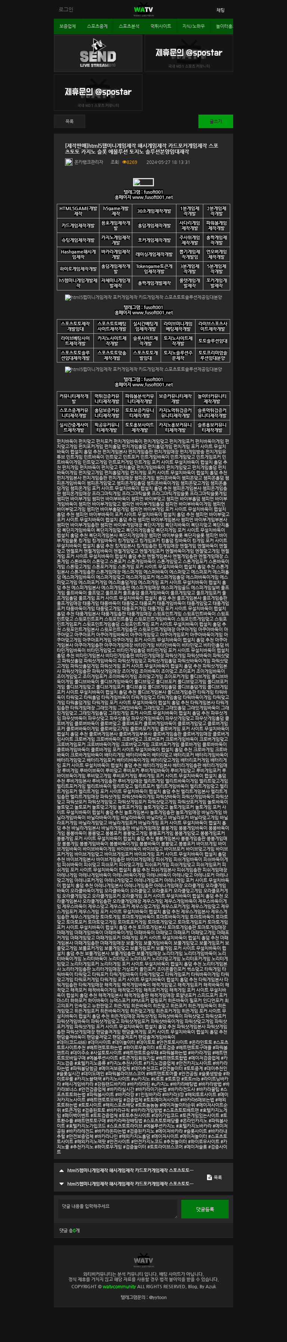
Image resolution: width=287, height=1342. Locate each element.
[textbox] (143, 667)
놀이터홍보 (226, 26)
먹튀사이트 (161, 26)
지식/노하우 (193, 26)
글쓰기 (216, 121)
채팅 (220, 10)
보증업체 (67, 26)
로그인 (66, 9)
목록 (69, 121)
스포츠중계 (97, 26)
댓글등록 (205, 1209)
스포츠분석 (129, 26)
